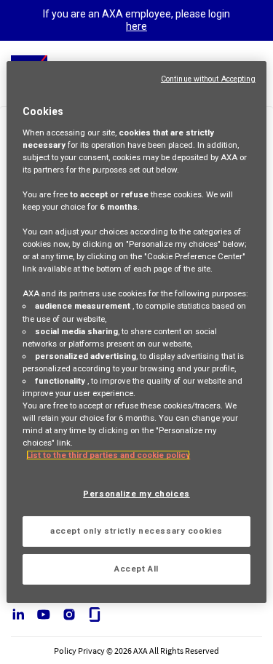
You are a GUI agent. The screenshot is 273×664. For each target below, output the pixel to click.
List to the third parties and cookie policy (108, 455)
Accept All (136, 569)
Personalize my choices (136, 494)
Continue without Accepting (208, 79)
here (136, 26)
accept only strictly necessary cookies (136, 531)
